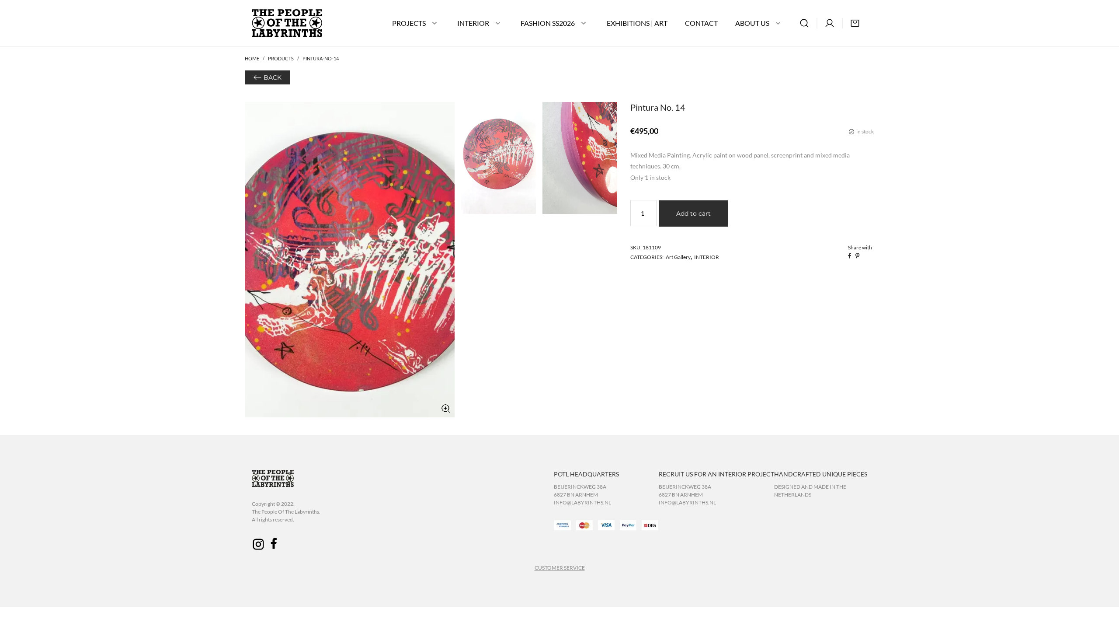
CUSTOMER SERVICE (560, 567)
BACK (272, 77)
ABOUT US (752, 23)
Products (281, 58)
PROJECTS (409, 23)
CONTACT (701, 23)
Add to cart (693, 213)
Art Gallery (678, 257)
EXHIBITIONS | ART (637, 23)
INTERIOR (473, 23)
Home (252, 58)
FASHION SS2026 (548, 23)
